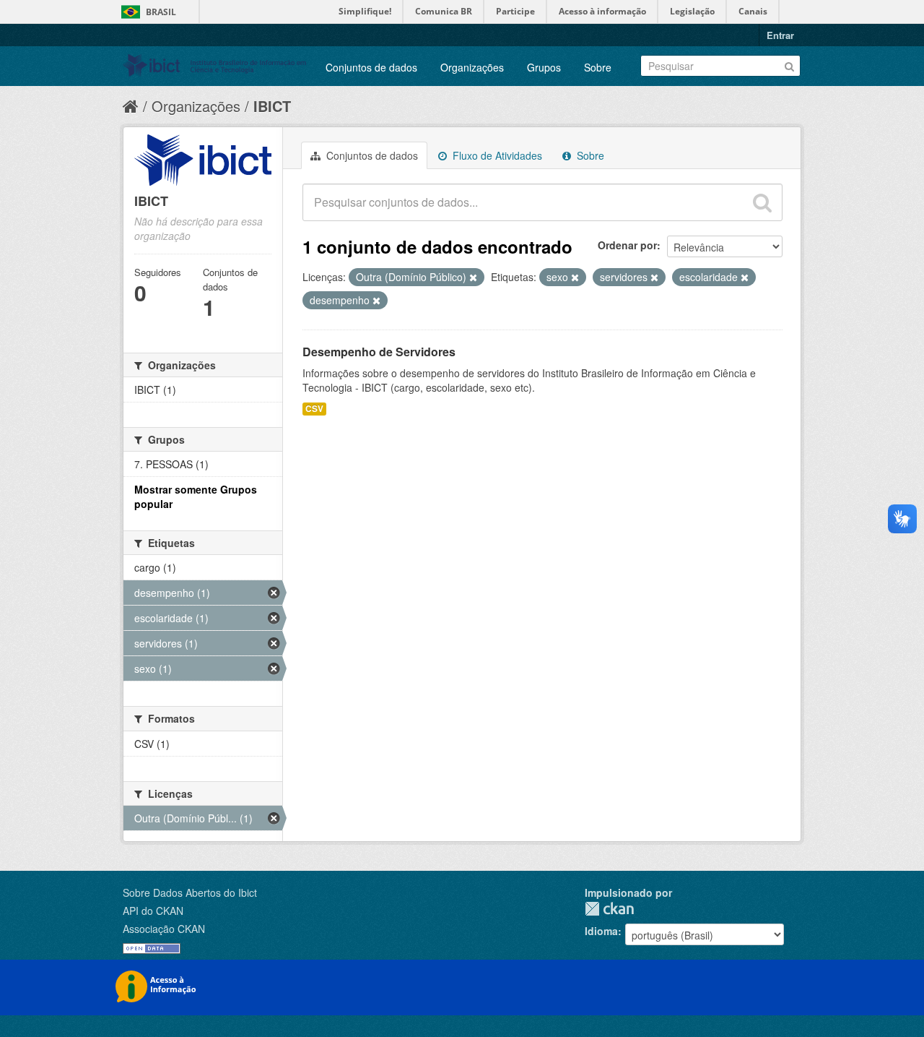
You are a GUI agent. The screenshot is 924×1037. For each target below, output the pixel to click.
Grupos (544, 67)
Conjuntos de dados (371, 67)
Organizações (472, 67)
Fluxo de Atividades (496, 155)
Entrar (780, 35)
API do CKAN (153, 910)
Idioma (601, 931)
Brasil (161, 12)
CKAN (609, 908)
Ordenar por (627, 245)
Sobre (597, 67)
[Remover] (473, 277)
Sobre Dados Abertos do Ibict (190, 892)
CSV (314, 409)
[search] (762, 202)
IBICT (272, 105)
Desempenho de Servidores (379, 351)
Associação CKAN (164, 928)
